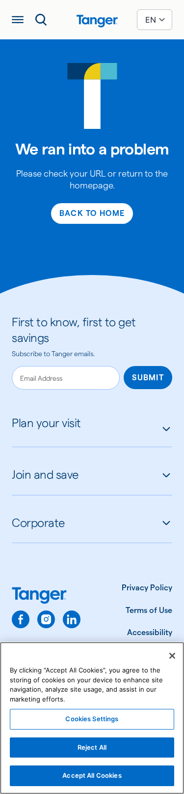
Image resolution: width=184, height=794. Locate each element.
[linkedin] (71, 619)
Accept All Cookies (91, 775)
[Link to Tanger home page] (92, 20)
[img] (97, 21)
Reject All (92, 747)
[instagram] (46, 619)
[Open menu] (18, 20)
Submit (148, 377)
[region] (92, 718)
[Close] (172, 656)
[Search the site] (41, 20)
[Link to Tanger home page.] (46, 596)
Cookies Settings (91, 719)
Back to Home (92, 213)
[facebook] (20, 619)
